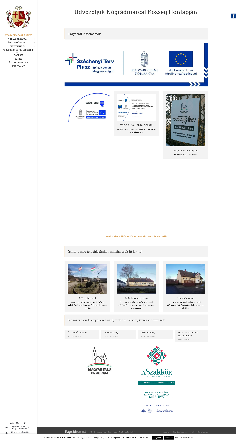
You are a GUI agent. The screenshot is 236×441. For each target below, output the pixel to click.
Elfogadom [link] (157, 437)
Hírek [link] (106, 336)
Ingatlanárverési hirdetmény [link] (188, 334)
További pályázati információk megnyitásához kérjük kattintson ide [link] (136, 236)
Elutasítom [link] (169, 437)
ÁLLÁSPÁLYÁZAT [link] (78, 332)
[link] (18, 20)
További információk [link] (184, 437)
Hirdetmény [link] (111, 332)
